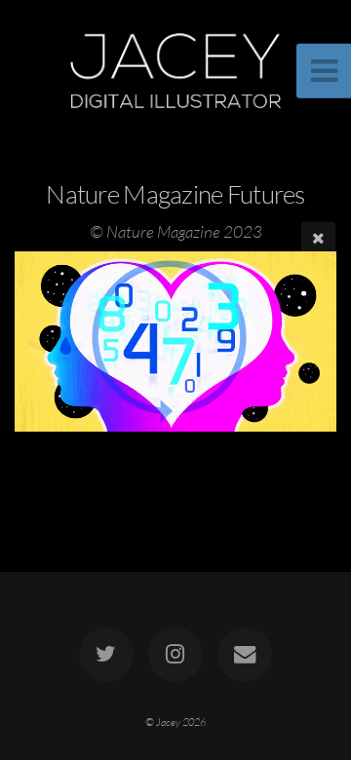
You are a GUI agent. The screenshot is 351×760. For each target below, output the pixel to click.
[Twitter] (106, 654)
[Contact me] (244, 654)
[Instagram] (175, 654)
